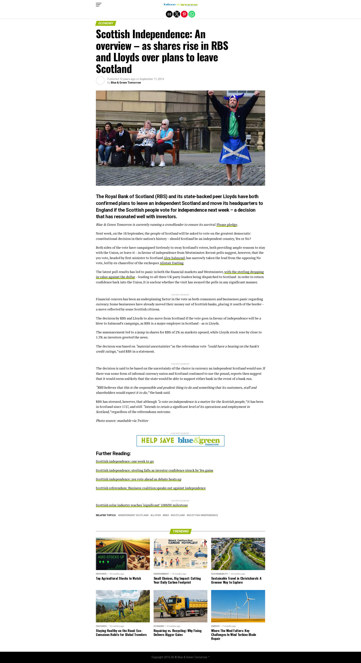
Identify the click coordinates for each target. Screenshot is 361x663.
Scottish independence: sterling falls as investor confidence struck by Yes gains (154, 470)
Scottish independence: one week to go (125, 461)
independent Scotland (134, 515)
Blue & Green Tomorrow (126, 82)
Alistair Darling (172, 263)
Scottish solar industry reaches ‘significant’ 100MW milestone (142, 505)
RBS (166, 515)
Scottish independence (203, 515)
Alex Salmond (174, 258)
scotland (178, 515)
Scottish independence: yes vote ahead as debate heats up (138, 479)
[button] (99, 5)
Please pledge (227, 224)
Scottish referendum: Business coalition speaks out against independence (151, 488)
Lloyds (156, 515)
